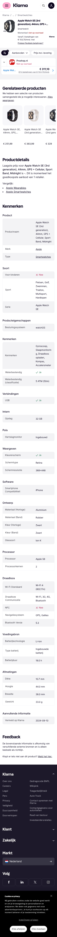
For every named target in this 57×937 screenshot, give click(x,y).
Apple (39, 249)
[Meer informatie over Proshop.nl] (4, 62)
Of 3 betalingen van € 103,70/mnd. (34, 72)
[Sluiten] (51, 895)
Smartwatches (43, 257)
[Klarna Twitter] (35, 882)
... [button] (13, 15)
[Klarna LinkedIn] (22, 882)
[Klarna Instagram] (48, 882)
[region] (28, 914)
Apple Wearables (16, 187)
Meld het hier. (45, 756)
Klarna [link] (6, 15)
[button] (9, 26)
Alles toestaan (38, 929)
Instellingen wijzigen (28, 920)
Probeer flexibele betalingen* (30, 43)
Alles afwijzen (18, 929)
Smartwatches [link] (25, 15)
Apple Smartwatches (18, 191)
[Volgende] (50, 124)
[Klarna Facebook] (9, 882)
